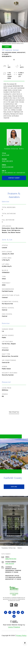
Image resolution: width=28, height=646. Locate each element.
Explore (14, 486)
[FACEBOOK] (5, 612)
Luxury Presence (14, 627)
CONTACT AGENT (14, 178)
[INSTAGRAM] (9, 612)
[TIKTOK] (18, 612)
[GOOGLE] (22, 612)
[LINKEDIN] (14, 612)
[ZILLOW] (14, 616)
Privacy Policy (21, 635)
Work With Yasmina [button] (14, 535)
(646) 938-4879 (7, 161)
